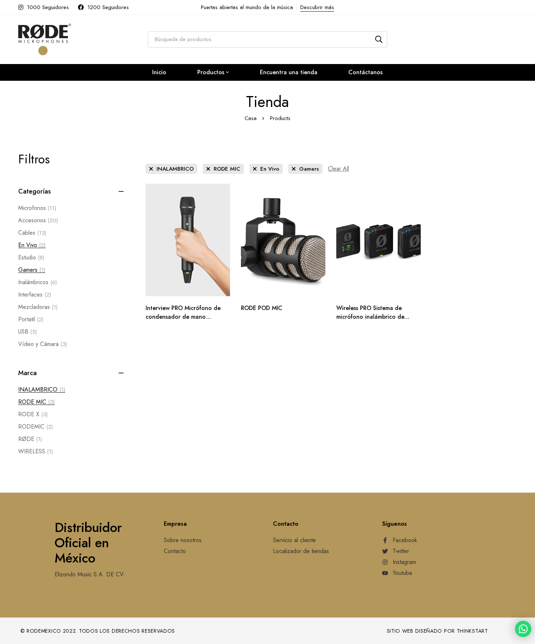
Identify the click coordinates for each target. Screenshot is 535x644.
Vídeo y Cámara (42, 344)
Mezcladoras (38, 307)
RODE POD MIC (261, 308)
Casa (251, 118)
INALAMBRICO (41, 389)
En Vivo (31, 245)
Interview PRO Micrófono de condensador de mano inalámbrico (183, 317)
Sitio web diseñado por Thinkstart (437, 631)
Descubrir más (317, 7)
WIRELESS (35, 451)
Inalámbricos (37, 282)
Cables (32, 232)
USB (27, 331)
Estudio (31, 257)
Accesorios (38, 220)
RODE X (33, 414)
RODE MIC (36, 402)
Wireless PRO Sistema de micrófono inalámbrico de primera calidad (370, 317)
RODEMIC (35, 426)
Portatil (30, 319)
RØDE (30, 439)
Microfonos (37, 208)
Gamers (31, 270)
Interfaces (34, 294)
